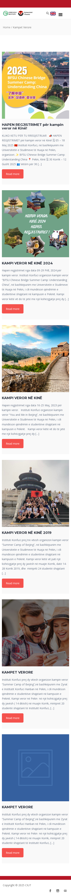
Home (6, 27)
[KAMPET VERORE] (35, 632)
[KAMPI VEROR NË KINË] (35, 358)
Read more (13, 174)
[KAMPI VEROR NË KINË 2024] (35, 223)
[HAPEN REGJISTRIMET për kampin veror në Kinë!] (35, 85)
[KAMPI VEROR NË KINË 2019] (35, 493)
